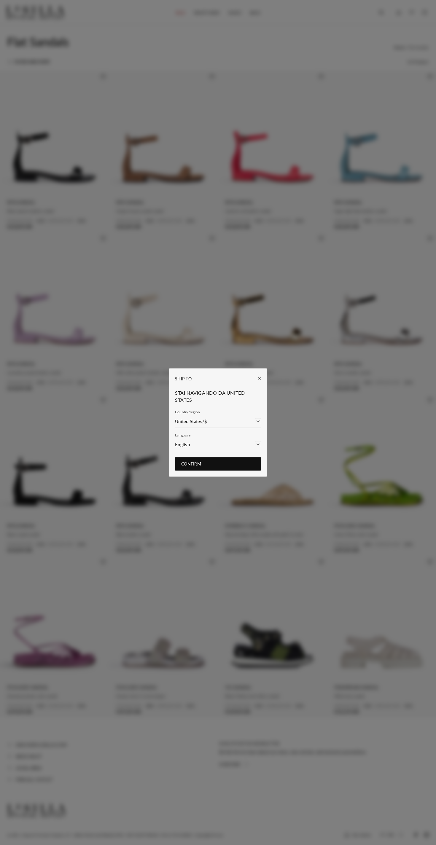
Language (182, 435)
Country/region (187, 412)
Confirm (191, 463)
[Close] (256, 378)
